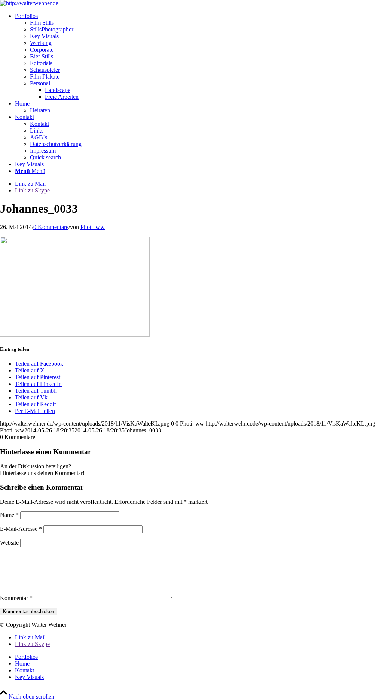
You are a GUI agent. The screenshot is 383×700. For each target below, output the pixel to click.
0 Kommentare (50, 227)
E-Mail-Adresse (21, 529)
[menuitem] (199, 56)
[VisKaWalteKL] (29, 3)
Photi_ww (92, 227)
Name (9, 515)
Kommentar (16, 598)
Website (9, 542)
